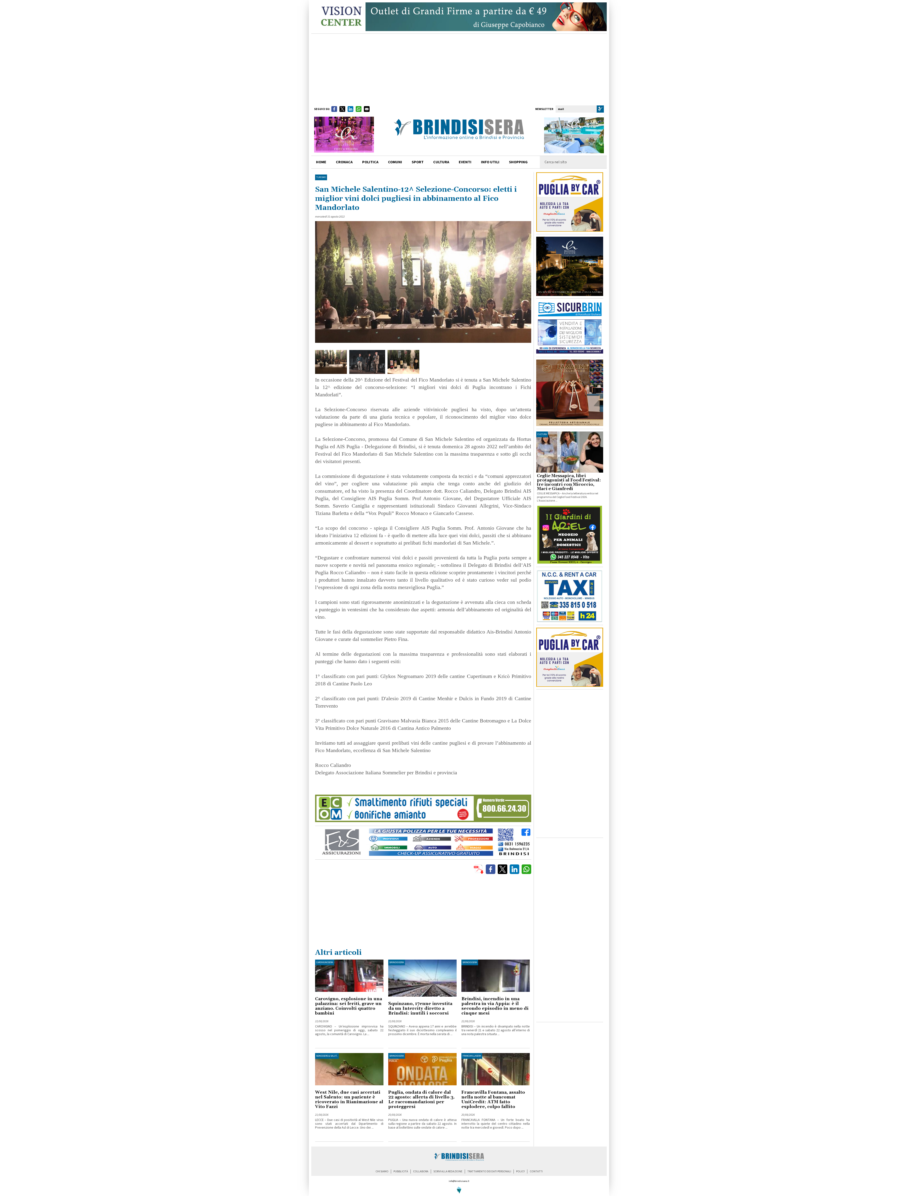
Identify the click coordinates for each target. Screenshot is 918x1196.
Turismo (321, 177)
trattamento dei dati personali (489, 1171)
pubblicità (400, 1171)
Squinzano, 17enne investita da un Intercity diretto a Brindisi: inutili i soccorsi (420, 1008)
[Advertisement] (459, 69)
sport (418, 162)
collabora (420, 1171)
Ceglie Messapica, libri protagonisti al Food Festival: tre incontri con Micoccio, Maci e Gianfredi (569, 482)
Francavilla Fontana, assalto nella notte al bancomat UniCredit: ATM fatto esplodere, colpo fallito (493, 1099)
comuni (395, 162)
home (321, 162)
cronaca (344, 162)
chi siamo (382, 1171)
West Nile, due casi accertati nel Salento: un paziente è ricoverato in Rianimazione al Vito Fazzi (349, 1099)
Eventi (465, 162)
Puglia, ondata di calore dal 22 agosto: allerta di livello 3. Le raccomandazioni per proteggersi (421, 1099)
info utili (490, 162)
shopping (518, 162)
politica (370, 162)
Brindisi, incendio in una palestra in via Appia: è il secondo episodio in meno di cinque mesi (495, 1006)
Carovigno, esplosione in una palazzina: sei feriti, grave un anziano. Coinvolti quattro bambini (348, 1006)
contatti (536, 1171)
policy (520, 1171)
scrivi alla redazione (447, 1171)
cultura (441, 162)
